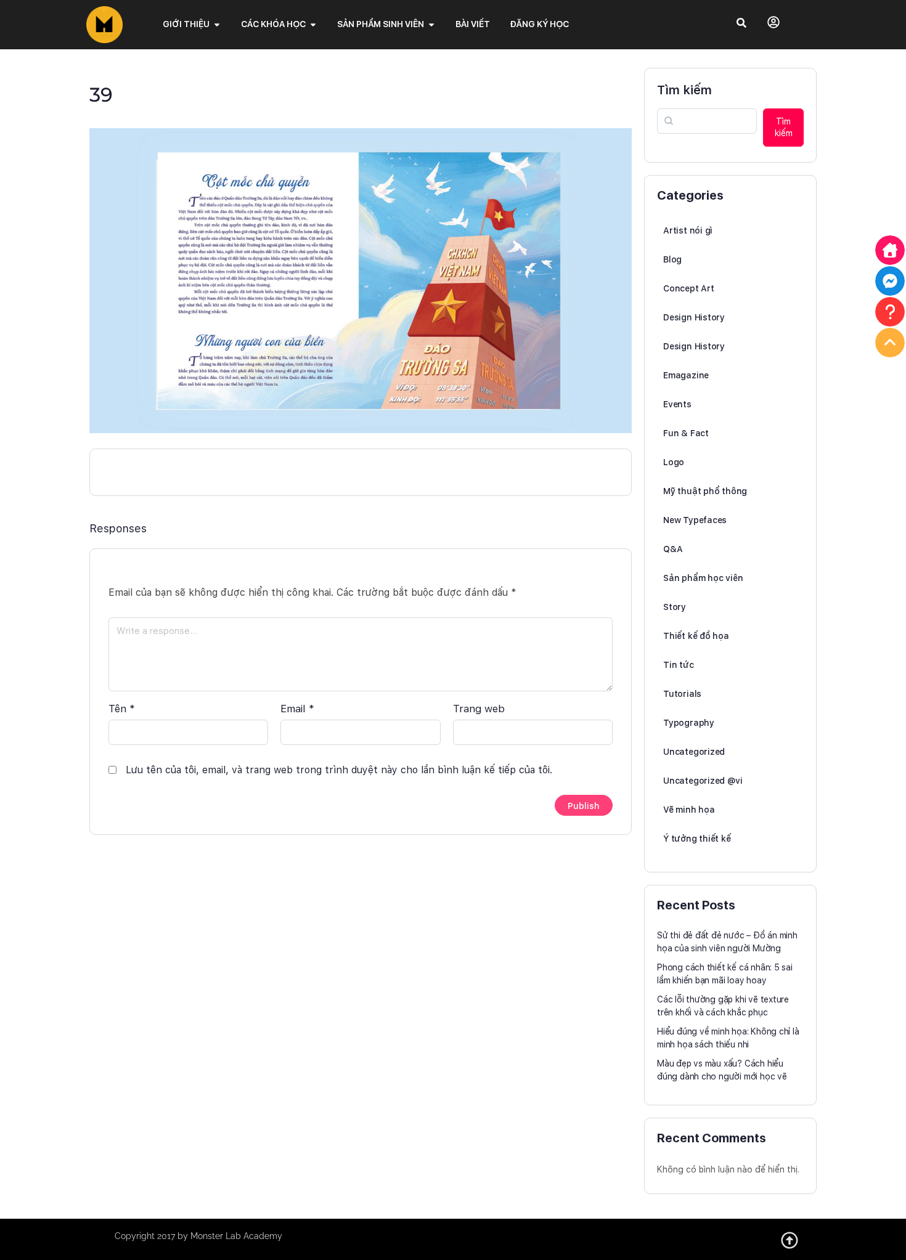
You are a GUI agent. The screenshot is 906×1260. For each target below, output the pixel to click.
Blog (672, 259)
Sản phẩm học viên (703, 578)
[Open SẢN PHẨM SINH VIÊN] (431, 24)
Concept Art (688, 288)
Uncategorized (694, 752)
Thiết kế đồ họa (696, 636)
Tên (121, 708)
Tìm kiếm (684, 90)
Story (674, 607)
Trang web (479, 708)
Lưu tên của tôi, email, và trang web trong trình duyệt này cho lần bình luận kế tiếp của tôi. (339, 770)
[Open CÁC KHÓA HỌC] (313, 24)
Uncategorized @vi (702, 781)
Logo (673, 462)
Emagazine (686, 375)
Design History (694, 317)
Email (297, 708)
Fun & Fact (686, 433)
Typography (688, 723)
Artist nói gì (687, 230)
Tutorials (682, 694)
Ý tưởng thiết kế (697, 838)
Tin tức (678, 665)
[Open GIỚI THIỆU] (217, 24)
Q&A (672, 549)
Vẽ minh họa (689, 810)
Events (677, 404)
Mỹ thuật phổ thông (705, 491)
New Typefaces (695, 520)
